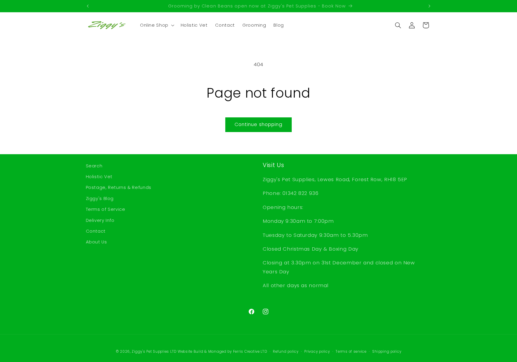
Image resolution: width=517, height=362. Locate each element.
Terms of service (351, 351)
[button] (156, 25)
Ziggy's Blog (100, 199)
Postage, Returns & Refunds (118, 187)
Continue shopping (258, 124)
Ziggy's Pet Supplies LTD (154, 351)
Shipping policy (386, 351)
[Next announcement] (429, 6)
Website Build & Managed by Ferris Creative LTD (222, 351)
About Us (96, 242)
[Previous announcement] (87, 6)
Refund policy (286, 351)
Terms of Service (105, 209)
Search (94, 166)
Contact (96, 231)
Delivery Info (100, 220)
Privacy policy (317, 351)
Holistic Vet (99, 177)
